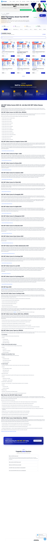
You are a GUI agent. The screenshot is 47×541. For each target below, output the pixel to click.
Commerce (26, 29)
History (21, 29)
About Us (14, 1)
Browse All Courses (37, 440)
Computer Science (15, 29)
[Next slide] (46, 7)
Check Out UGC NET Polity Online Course (6, 191)
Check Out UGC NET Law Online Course (6, 273)
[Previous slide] (1, 7)
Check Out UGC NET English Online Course (6, 213)
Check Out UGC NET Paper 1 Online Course (6, 160)
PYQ (20, 1)
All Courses (5, 29)
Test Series (27, 1)
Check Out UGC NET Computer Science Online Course (8, 150)
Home (10, 1)
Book (31, 1)
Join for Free (43, 1)
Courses (4, 13)
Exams (34, 1)
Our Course (23, 1)
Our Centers (37, 1)
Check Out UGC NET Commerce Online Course (7, 179)
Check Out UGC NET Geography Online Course (7, 203)
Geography (35, 29)
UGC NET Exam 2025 (5, 288)
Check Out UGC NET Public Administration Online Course (8, 253)
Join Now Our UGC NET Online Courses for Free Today (8, 431)
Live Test (17, 1)
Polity (31, 29)
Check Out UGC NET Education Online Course (7, 233)
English (40, 29)
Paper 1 (10, 29)
